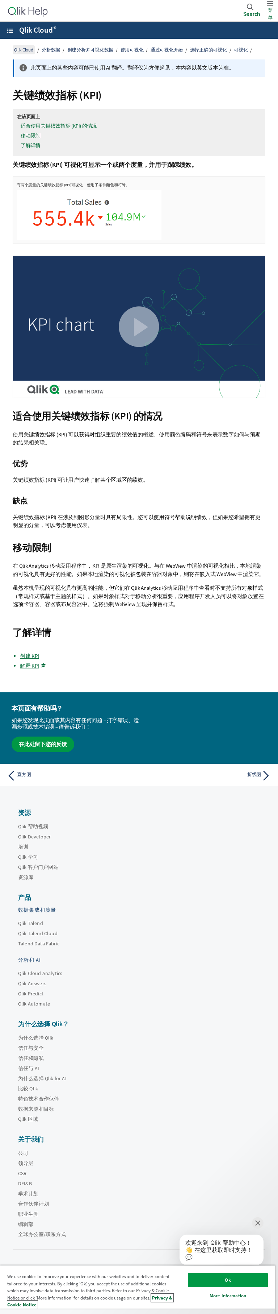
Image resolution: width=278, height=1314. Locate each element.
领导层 (25, 1163)
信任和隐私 (31, 1058)
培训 (23, 846)
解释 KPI (29, 665)
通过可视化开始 (167, 50)
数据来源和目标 (36, 1109)
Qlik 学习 (28, 857)
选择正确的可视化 (208, 50)
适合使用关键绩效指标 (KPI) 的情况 (59, 126)
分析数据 (51, 50)
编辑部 (25, 1224)
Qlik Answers (32, 983)
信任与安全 (31, 1048)
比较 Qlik (28, 1088)
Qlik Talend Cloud (38, 933)
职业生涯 (28, 1214)
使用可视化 (132, 50)
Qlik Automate (34, 1003)
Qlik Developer (34, 836)
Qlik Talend (30, 923)
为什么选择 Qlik (36, 1038)
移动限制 (31, 135)
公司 (23, 1153)
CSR (22, 1173)
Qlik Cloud (37, 30)
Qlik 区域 (28, 1119)
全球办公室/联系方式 (42, 1234)
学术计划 (28, 1193)
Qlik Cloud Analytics (40, 973)
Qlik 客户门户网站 (38, 867)
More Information (228, 1296)
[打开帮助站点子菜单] (10, 30)
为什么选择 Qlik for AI (42, 1078)
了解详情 (31, 145)
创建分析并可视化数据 (90, 50)
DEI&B (25, 1183)
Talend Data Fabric (38, 943)
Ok (228, 1280)
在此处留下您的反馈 (43, 744)
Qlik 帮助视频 (33, 826)
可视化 (241, 50)
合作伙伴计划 (33, 1204)
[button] (139, 327)
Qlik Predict (30, 993)
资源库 (25, 877)
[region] (137, 1289)
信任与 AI (28, 1068)
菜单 (270, 14)
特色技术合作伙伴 (38, 1098)
